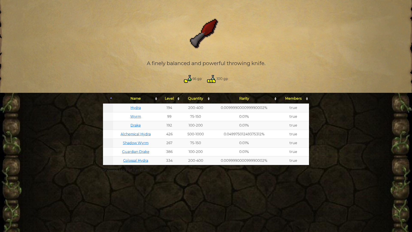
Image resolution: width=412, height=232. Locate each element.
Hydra (135, 108)
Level (169, 98)
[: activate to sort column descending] (108, 99)
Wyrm (135, 116)
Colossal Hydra (135, 161)
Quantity (195, 98)
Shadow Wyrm (135, 143)
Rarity (244, 98)
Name (135, 98)
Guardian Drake (135, 152)
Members (293, 98)
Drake (135, 125)
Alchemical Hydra (136, 134)
